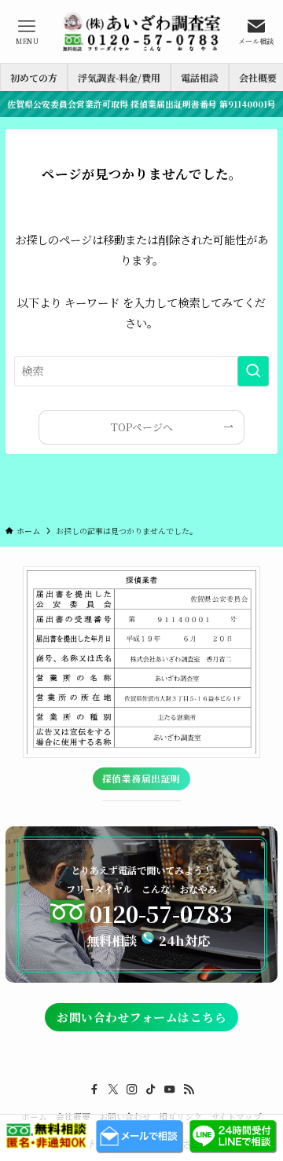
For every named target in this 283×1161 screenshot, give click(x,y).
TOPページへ (142, 426)
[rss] (189, 1089)
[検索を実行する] (253, 371)
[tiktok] (151, 1089)
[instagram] (132, 1089)
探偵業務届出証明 (141, 778)
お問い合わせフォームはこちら (141, 1017)
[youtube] (170, 1089)
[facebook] (94, 1089)
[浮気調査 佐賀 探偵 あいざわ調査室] (141, 31)
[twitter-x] (113, 1089)
